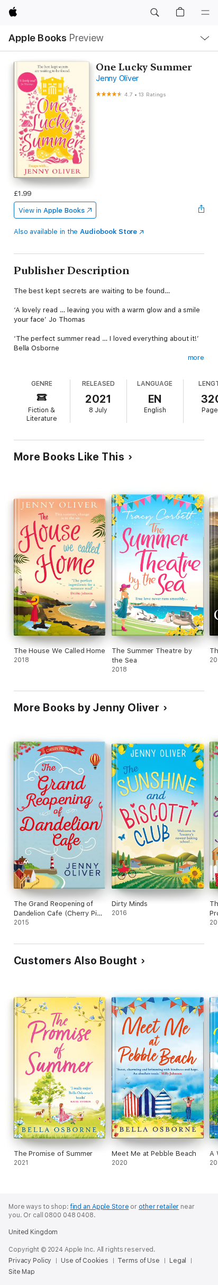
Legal (177, 1260)
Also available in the (76, 232)
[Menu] (205, 12)
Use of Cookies (84, 1260)
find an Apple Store (99, 1206)
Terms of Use (138, 1260)
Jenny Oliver (117, 78)
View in (52, 210)
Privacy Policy (29, 1260)
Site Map (21, 1271)
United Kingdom (33, 1232)
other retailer (159, 1206)
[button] (154, 12)
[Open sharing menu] (201, 210)
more (196, 357)
